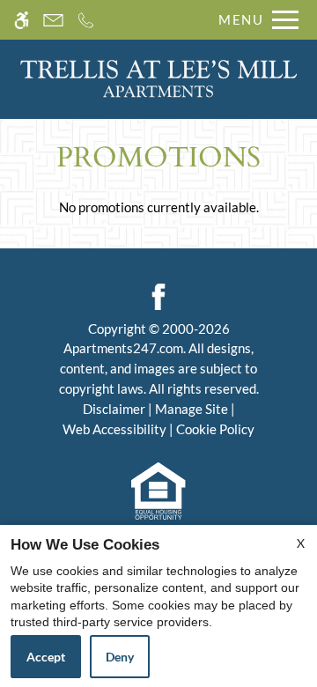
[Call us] (86, 19)
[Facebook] (158, 294)
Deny (120, 656)
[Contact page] (53, 19)
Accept (45, 656)
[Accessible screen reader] (21, 19)
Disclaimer (114, 409)
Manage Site (191, 409)
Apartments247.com (123, 348)
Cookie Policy (215, 429)
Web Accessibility (114, 429)
